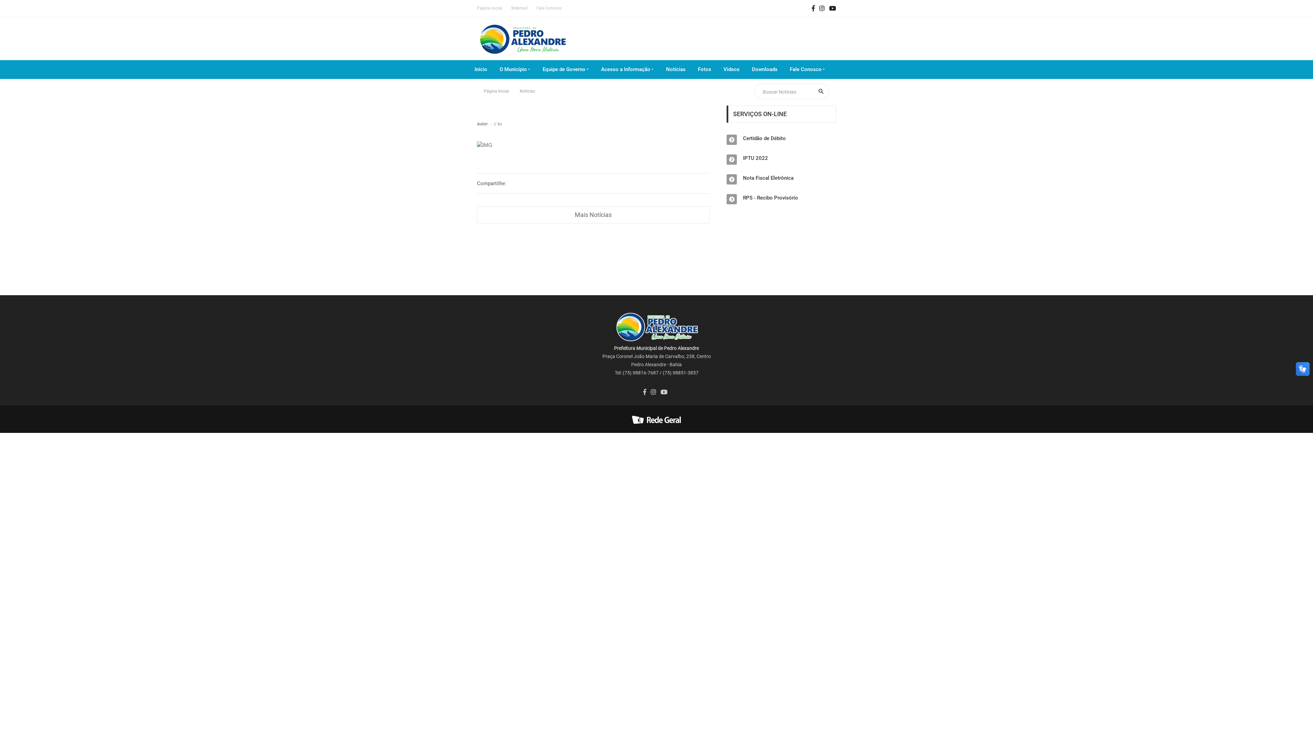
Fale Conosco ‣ (807, 69)
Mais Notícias (593, 214)
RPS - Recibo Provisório (770, 198)
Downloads (765, 69)
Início (481, 69)
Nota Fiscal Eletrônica (768, 178)
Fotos (704, 69)
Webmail (519, 8)
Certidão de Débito (764, 138)
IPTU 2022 (755, 158)
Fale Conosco (549, 8)
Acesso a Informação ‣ (627, 69)
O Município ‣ (515, 69)
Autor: (483, 124)
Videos (732, 69)
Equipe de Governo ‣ (566, 69)
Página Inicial (496, 91)
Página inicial (489, 8)
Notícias (676, 69)
